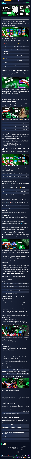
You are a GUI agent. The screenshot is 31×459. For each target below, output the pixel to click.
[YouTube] (2, 455)
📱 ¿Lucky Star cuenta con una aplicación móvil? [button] (10, 436)
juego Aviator (21, 223)
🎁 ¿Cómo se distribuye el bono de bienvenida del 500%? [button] (12, 427)
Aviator (17, 449)
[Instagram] (4, 455)
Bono (17, 448)
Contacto (18, 452)
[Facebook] (3, 455)
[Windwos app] (27, 1)
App (17, 447)
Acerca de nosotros (18, 451)
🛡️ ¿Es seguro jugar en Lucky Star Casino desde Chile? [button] (11, 424)
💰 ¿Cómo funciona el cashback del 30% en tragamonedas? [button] (12, 438)
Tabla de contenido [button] (5, 19)
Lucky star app (13, 362)
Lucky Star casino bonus (5, 98)
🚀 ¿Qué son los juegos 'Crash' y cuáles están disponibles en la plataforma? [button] (13, 433)
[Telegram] (1, 455)
